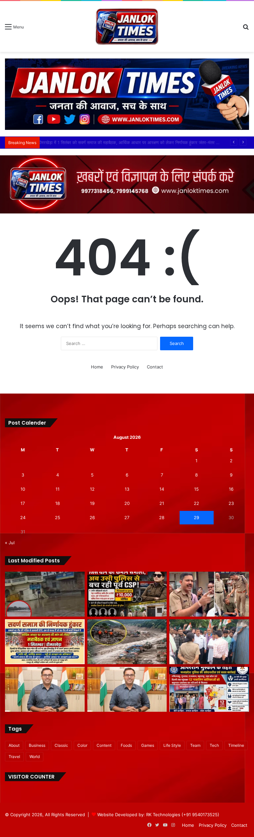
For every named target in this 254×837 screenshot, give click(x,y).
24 (22, 517)
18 (57, 503)
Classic (61, 745)
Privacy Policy (125, 366)
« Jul (10, 542)
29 (196, 517)
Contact (155, 366)
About (14, 745)
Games (147, 745)
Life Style (172, 745)
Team (195, 745)
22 (196, 503)
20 (127, 503)
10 (23, 489)
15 (196, 489)
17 (23, 503)
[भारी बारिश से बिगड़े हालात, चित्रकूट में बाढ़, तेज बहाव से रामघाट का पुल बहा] (45, 594)
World (34, 756)
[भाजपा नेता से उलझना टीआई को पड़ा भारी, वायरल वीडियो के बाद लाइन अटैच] (209, 594)
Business (37, 745)
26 (92, 517)
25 (57, 517)
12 (92, 489)
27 (126, 517)
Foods (126, 745)
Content (104, 745)
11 (58, 489)
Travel (14, 756)
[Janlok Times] (127, 26)
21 (161, 503)
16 (231, 489)
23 (231, 503)
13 (127, 489)
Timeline (236, 745)
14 (161, 489)
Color (82, 745)
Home (97, 366)
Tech (214, 745)
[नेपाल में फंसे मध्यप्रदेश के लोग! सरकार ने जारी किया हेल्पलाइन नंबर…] (127, 641)
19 (92, 503)
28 (161, 517)
